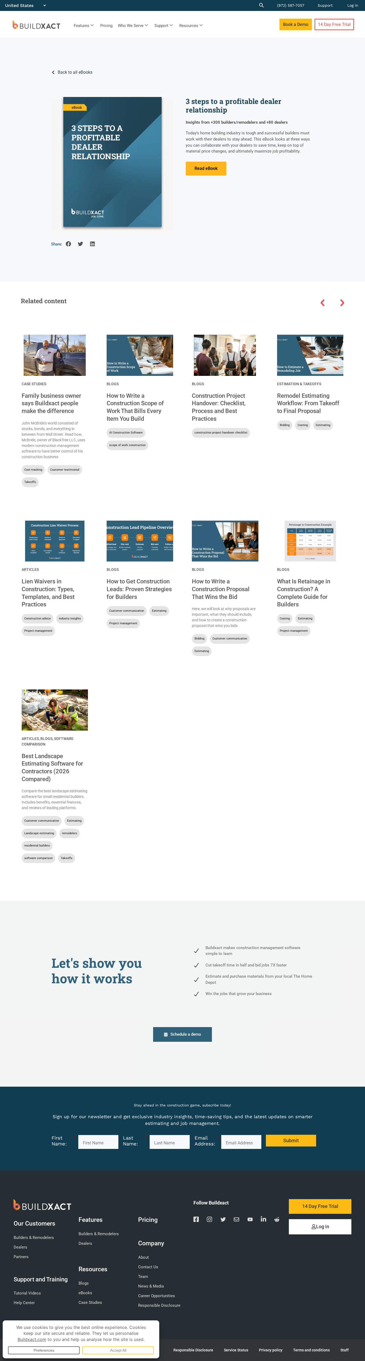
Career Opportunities (156, 1295)
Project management (38, 631)
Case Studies (34, 384)
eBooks (85, 1292)
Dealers (20, 1247)
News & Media (151, 1286)
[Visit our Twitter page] (223, 1220)
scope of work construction (127, 445)
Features (81, 25)
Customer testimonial (64, 469)
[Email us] (236, 1220)
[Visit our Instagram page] (209, 1220)
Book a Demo (295, 24)
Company (151, 1243)
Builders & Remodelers (34, 1237)
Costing (303, 425)
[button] (68, 244)
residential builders (37, 845)
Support (325, 5)
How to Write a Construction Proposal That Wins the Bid (221, 589)
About (143, 1257)
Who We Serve (130, 25)
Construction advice (37, 618)
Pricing (106, 25)
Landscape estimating (39, 833)
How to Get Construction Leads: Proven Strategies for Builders (139, 589)
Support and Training (41, 1279)
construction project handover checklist (221, 432)
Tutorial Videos (27, 1293)
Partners (21, 1256)
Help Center (24, 1302)
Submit (291, 1140)
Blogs (113, 384)
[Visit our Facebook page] (196, 1220)
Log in (352, 5)
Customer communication (126, 611)
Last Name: (135, 1140)
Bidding (285, 425)
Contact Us (148, 1267)
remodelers (69, 833)
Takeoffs (30, 482)
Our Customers (34, 1223)
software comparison (38, 858)
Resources (188, 25)
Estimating (323, 425)
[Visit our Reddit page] (276, 1220)
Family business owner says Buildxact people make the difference (51, 403)
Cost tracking (33, 469)
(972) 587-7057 (290, 5)
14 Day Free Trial (334, 24)
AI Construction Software (126, 432)
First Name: (64, 1140)
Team (143, 1276)
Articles (30, 569)
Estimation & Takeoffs (299, 384)
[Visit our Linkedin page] (263, 1220)
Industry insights (70, 618)
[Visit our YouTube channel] (250, 1220)
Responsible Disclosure (159, 1305)
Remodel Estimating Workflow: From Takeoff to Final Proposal (308, 403)
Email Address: (207, 1140)
